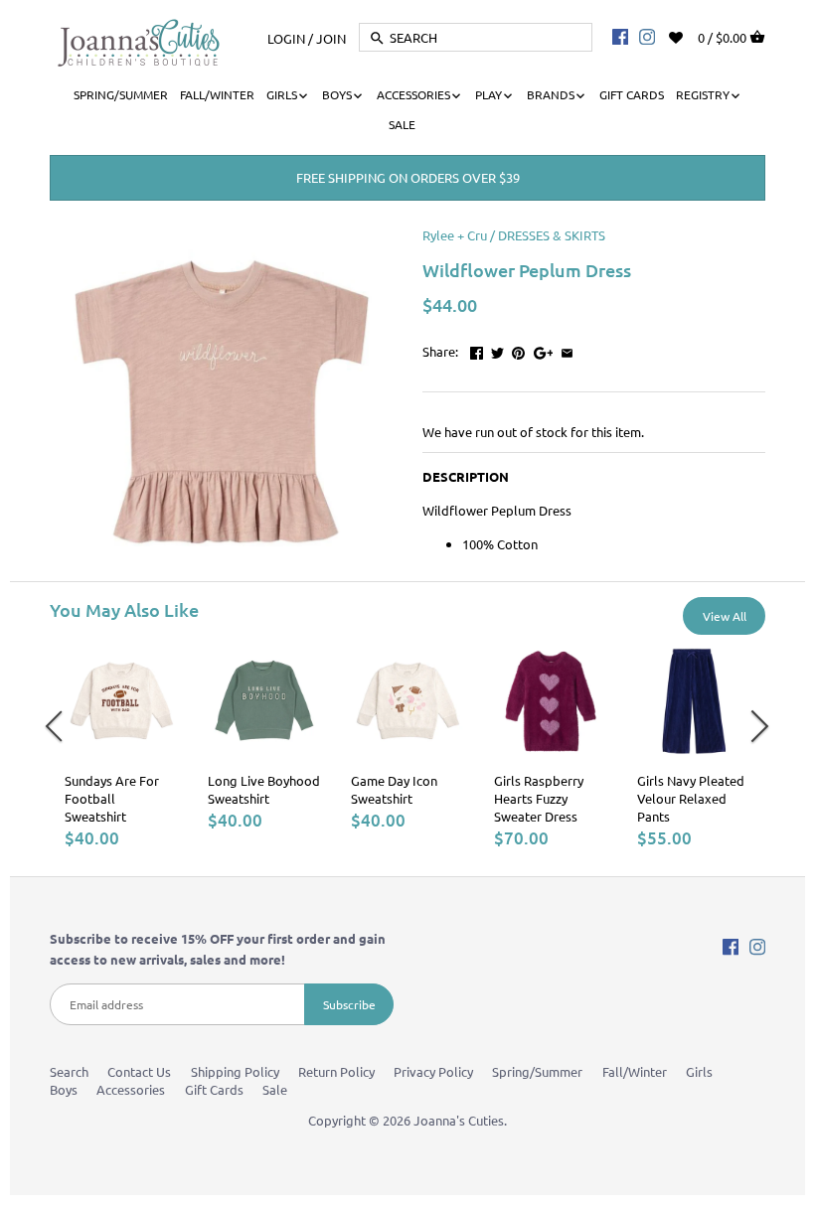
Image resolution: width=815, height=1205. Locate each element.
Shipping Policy (235, 1071)
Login (286, 37)
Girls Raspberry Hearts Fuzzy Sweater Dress (538, 798)
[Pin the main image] (518, 349)
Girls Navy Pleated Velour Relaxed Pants (690, 798)
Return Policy (336, 1071)
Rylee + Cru (454, 234)
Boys (64, 1089)
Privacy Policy (433, 1071)
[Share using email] (567, 349)
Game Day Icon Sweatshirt (394, 789)
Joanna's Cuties (458, 1120)
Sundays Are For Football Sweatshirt (112, 798)
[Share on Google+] (544, 349)
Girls (699, 1071)
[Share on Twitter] (497, 349)
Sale (274, 1089)
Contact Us (139, 1071)
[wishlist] (689, 35)
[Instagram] (647, 36)
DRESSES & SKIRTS (551, 234)
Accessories (130, 1089)
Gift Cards (214, 1089)
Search (69, 1071)
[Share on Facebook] (476, 349)
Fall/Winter (634, 1071)
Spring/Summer (537, 1071)
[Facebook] (620, 36)
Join (331, 37)
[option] (121, 746)
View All (724, 616)
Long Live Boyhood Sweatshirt (264, 789)
